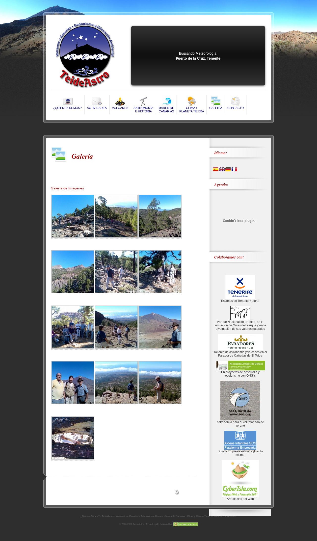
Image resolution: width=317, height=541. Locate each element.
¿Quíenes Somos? (67, 108)
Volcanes (120, 108)
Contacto (235, 108)
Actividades (97, 108)
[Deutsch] (228, 170)
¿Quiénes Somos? (90, 516)
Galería (215, 108)
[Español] (215, 170)
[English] (222, 170)
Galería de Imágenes (67, 188)
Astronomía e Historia (152, 516)
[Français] (234, 170)
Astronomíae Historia (143, 109)
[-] (72, 236)
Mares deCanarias (166, 109)
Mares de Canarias (175, 516)
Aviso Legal (152, 524)
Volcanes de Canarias (127, 516)
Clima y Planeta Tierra (198, 516)
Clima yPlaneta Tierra (191, 109)
